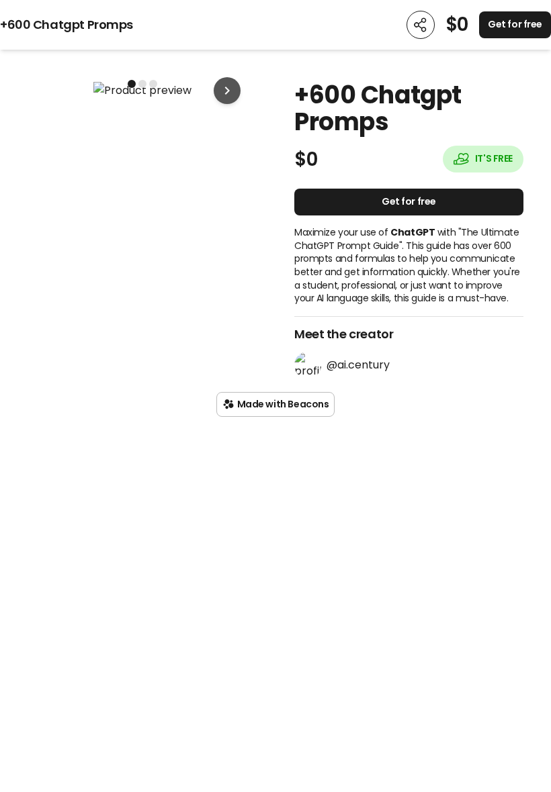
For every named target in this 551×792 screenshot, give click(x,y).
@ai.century (358, 365)
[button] (142, 90)
